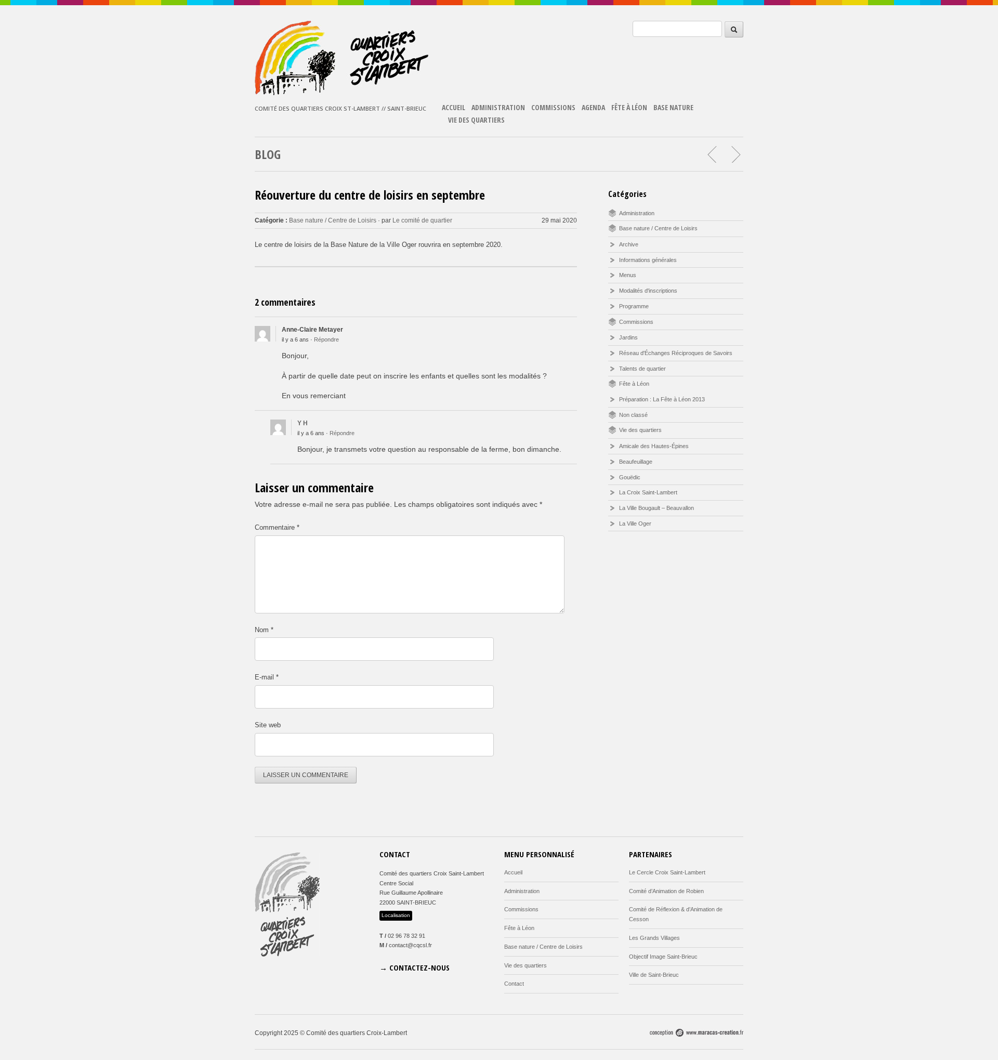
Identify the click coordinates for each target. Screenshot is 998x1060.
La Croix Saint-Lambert (648, 492)
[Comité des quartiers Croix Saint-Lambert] (343, 92)
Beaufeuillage (635, 462)
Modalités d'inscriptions (648, 290)
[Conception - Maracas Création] (696, 1034)
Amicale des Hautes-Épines (654, 446)
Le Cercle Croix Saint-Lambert (667, 872)
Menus (627, 275)
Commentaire (277, 527)
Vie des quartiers (476, 120)
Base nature (673, 107)
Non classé (633, 415)
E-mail (267, 677)
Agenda (593, 107)
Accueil (453, 107)
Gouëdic (629, 477)
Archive (628, 244)
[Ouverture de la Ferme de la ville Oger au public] (712, 154)
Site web (268, 725)
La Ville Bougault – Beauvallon (656, 508)
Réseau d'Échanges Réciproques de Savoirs (675, 353)
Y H (302, 423)
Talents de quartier (642, 368)
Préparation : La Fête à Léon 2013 (662, 399)
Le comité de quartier (422, 220)
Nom (264, 630)
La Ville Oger (635, 523)
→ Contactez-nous (414, 967)
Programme (634, 306)
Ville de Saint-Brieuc (654, 975)
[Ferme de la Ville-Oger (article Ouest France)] (735, 154)
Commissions (553, 107)
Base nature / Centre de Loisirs (332, 220)
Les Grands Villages (654, 938)
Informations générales (648, 260)
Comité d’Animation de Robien (666, 891)
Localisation (396, 915)
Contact (514, 983)
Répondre (326, 339)
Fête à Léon (629, 107)
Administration (498, 107)
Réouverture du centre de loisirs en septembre (370, 194)
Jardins (628, 337)
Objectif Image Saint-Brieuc (663, 956)
